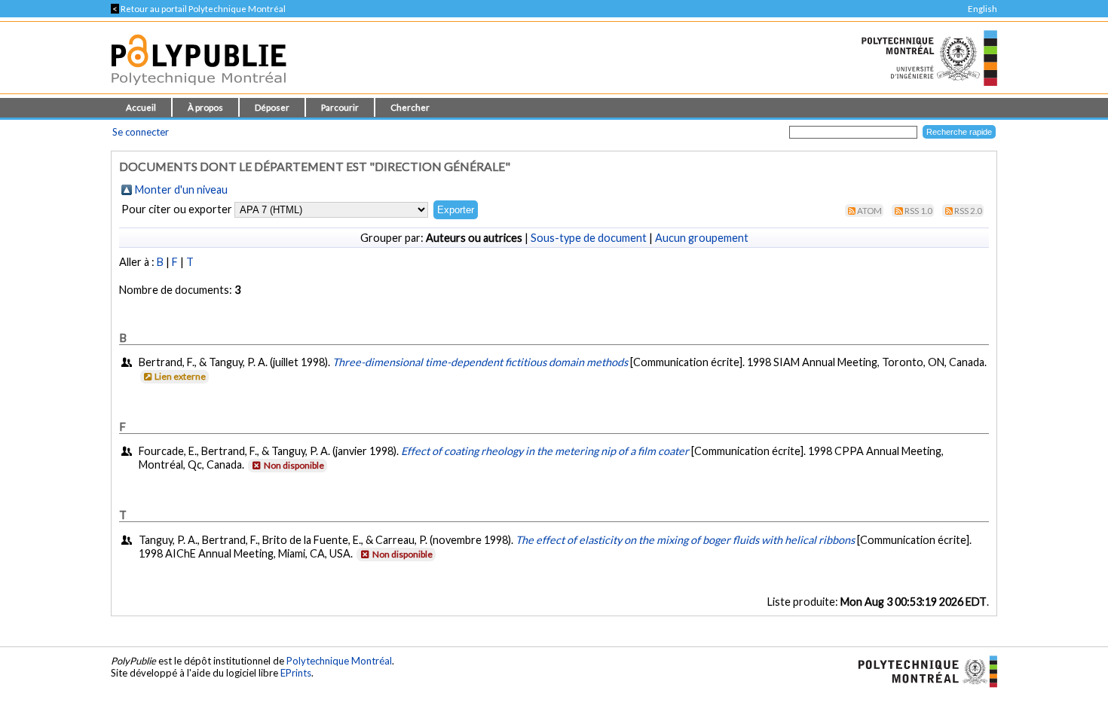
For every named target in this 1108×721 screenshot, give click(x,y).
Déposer (272, 107)
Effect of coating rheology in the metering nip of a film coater (545, 451)
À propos (205, 107)
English (982, 9)
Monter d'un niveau (181, 189)
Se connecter (140, 132)
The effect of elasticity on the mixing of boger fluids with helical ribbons (685, 539)
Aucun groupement (701, 237)
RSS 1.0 (918, 210)
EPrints (295, 673)
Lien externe (180, 376)
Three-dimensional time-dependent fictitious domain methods (480, 362)
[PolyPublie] (198, 89)
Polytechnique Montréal (339, 661)
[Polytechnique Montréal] (921, 670)
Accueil (141, 107)
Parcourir (340, 107)
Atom (869, 210)
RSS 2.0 (968, 210)
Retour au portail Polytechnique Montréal (198, 9)
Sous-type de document (589, 237)
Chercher (410, 107)
